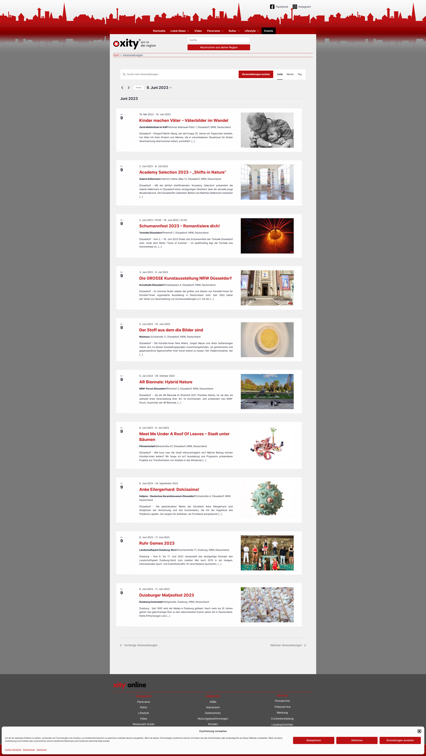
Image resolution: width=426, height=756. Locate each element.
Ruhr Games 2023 (157, 543)
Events (268, 30)
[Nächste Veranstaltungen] (129, 88)
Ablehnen (357, 740)
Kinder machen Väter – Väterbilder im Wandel (183, 120)
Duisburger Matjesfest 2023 (166, 595)
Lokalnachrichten (282, 724)
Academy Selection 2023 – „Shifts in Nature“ (182, 172)
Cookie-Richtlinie (13, 749)
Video (198, 30)
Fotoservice (282, 700)
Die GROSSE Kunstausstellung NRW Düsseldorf (185, 278)
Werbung (282, 712)
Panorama (213, 30)
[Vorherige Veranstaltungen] (122, 88)
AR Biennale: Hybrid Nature (165, 381)
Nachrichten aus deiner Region (218, 47)
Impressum (42, 749)
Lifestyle (250, 30)
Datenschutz (29, 749)
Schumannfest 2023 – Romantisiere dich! (179, 226)
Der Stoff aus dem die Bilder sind (171, 330)
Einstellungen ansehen (400, 740)
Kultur (232, 30)
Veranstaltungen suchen (256, 74)
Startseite (159, 30)
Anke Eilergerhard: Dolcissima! (169, 489)
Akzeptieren (313, 740)
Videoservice (282, 706)
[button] (419, 731)
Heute (138, 87)
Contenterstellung (282, 718)
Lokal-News (178, 30)
